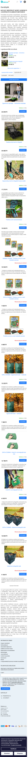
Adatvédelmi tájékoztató (6, 646)
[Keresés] (17, 1)
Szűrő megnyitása (14, 79)
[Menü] (24, 1)
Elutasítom (7, 753)
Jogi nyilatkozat (4, 654)
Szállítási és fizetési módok (7, 648)
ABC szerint (11, 75)
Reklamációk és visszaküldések (8, 650)
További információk (16, 745)
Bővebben (22, 111)
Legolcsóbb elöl (17, 72)
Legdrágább (4, 75)
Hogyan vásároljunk (5, 643)
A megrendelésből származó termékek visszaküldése (12, 661)
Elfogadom (20, 753)
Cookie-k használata (5, 656)
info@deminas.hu (7, 695)
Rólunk (2, 659)
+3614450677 (6, 697)
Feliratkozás (5, 688)
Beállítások (13, 749)
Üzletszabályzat (4, 645)
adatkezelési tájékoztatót (16, 682)
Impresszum (3, 657)
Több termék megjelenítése (13, 68)
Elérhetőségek (4, 652)
